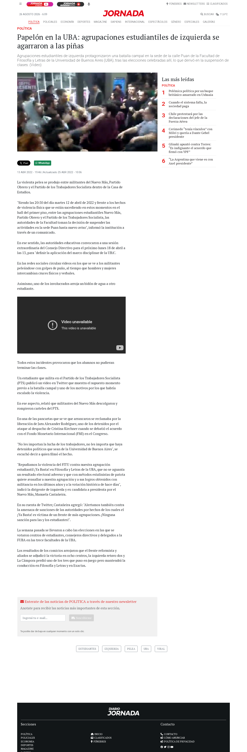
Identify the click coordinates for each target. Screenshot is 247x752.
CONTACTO (170, 734)
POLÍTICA (34, 21)
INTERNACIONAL (135, 21)
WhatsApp (44, 163)
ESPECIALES (192, 21)
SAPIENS (116, 21)
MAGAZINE (100, 21)
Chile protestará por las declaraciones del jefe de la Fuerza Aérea (188, 117)
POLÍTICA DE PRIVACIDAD (179, 741)
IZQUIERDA (112, 649)
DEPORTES (84, 21)
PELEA (131, 649)
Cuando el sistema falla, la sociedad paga (188, 104)
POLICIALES (50, 21)
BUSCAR (209, 14)
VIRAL (161, 649)
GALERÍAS (209, 21)
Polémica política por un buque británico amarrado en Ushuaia (191, 93)
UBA (146, 649)
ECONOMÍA (67, 21)
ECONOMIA (27, 741)
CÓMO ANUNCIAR (174, 737)
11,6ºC (224, 14)
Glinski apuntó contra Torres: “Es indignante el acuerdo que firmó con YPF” (190, 148)
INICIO (98, 734)
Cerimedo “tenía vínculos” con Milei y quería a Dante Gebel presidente (190, 132)
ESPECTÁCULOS (157, 21)
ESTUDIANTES (87, 649)
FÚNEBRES (175, 3)
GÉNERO (176, 21)
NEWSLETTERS (196, 3)
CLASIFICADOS (219, 3)
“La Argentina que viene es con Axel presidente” (191, 161)
